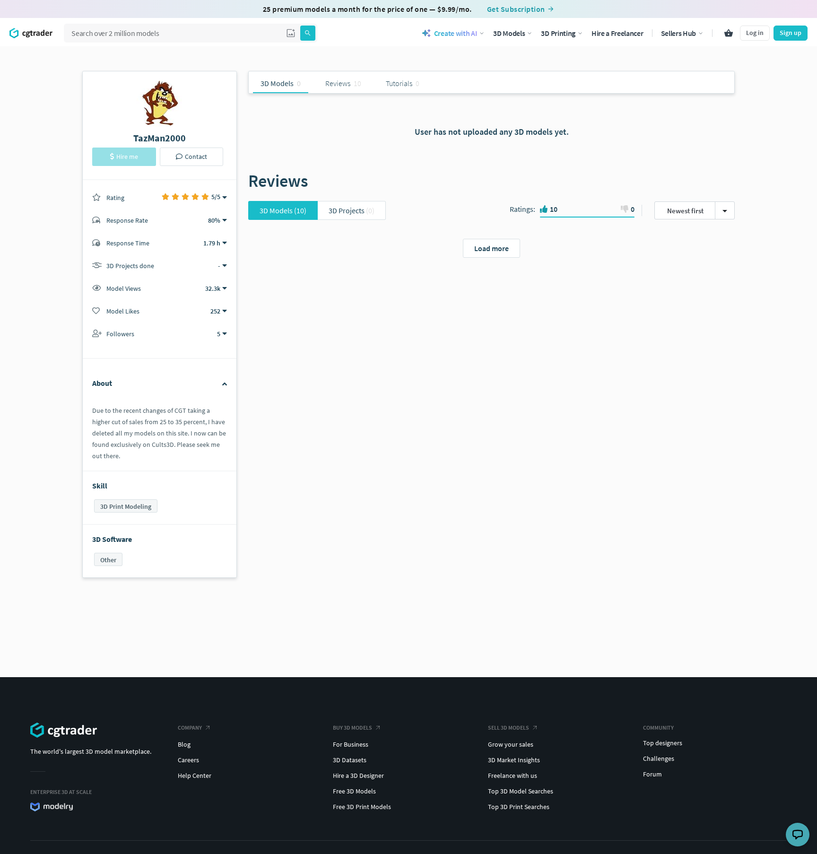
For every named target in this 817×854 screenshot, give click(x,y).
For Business (350, 744)
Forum (652, 774)
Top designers (662, 743)
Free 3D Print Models (362, 806)
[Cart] (728, 33)
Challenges (658, 758)
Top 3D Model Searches (520, 791)
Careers (188, 760)
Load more (491, 248)
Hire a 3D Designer (358, 775)
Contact (196, 156)
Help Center (194, 775)
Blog (184, 744)
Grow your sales (510, 744)
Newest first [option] (685, 210)
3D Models (283, 210)
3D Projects (351, 210)
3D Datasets (349, 760)
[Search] (307, 33)
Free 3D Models (354, 791)
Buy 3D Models (352, 727)
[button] (290, 33)
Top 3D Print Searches (518, 806)
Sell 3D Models (508, 727)
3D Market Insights (514, 760)
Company (190, 727)
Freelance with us (512, 775)
